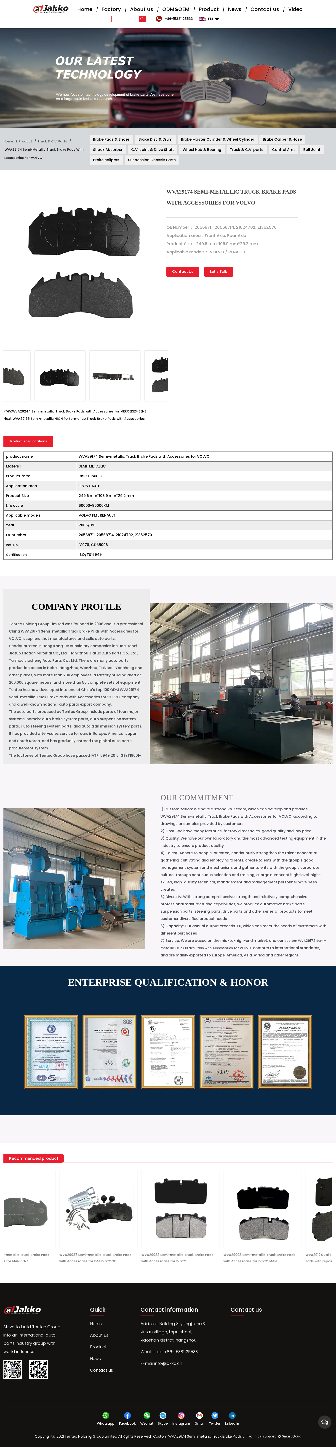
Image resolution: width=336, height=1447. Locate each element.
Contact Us (182, 271)
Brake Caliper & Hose (282, 139)
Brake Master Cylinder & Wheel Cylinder (217, 139)
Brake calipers (106, 160)
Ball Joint (311, 149)
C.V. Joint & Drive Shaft (152, 149)
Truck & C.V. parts (52, 141)
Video (295, 9)
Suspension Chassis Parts (152, 160)
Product (209, 9)
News (234, 9)
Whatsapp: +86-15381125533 (169, 1352)
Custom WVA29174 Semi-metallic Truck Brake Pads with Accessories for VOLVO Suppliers (199, 1436)
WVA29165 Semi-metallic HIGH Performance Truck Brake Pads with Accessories (79, 418)
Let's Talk (218, 271)
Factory (111, 9)
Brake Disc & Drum (155, 139)
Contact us (265, 9)
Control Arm (283, 149)
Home (84, 9)
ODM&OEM (175, 9)
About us (141, 9)
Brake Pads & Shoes (111, 139)
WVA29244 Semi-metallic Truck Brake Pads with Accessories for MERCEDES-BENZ (79, 411)
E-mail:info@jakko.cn (161, 1363)
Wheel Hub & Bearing (202, 149)
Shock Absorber (108, 149)
